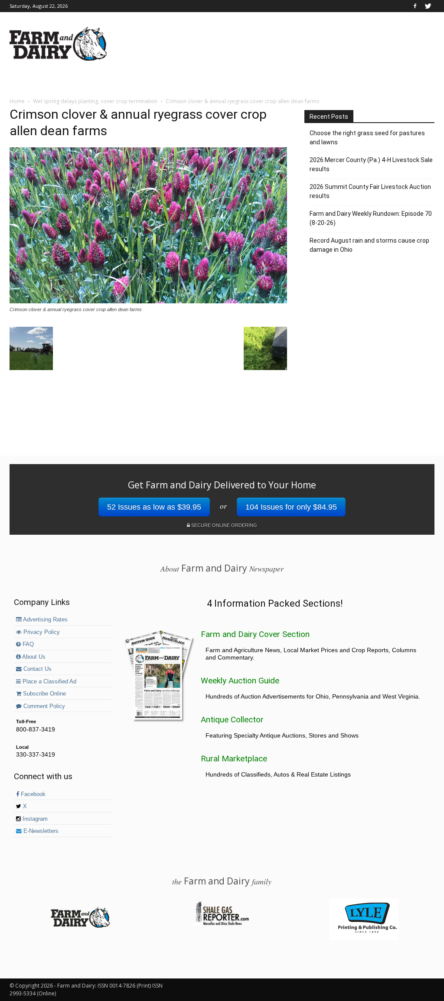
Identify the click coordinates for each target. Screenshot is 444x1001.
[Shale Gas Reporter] (222, 923)
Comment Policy (43, 706)
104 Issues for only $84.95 (291, 507)
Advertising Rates (45, 620)
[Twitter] (427, 6)
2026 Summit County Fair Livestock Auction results (370, 191)
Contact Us (37, 669)
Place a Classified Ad (48, 682)
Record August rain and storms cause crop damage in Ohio (369, 245)
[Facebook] (414, 6)
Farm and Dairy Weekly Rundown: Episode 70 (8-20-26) (371, 218)
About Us (33, 657)
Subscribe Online (43, 694)
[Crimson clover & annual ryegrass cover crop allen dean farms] (148, 301)
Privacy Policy (41, 632)
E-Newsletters (40, 831)
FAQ (27, 644)
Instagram (34, 819)
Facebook (32, 794)
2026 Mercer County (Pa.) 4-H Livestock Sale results (371, 164)
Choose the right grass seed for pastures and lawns (367, 138)
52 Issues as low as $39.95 (154, 507)
